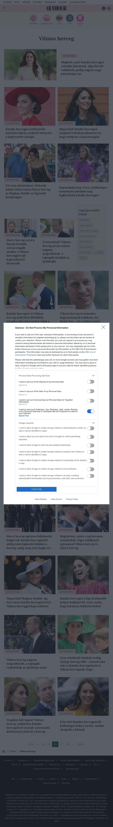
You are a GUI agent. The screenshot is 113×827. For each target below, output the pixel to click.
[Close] (104, 328)
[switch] (90, 382)
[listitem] (56, 375)
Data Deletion (41, 499)
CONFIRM (37, 489)
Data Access (56, 499)
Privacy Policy (72, 499)
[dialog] (56, 413)
